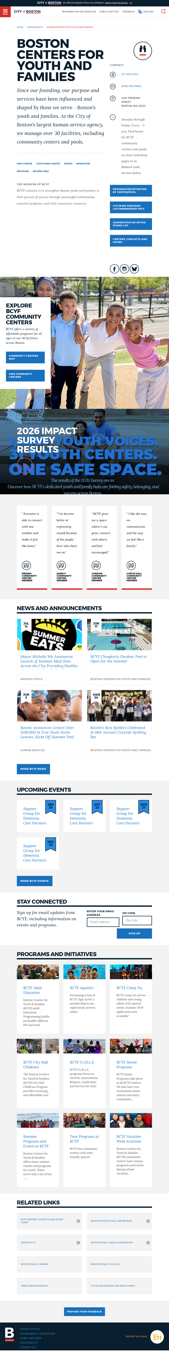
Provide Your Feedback (84, 1312)
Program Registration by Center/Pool (130, 190)
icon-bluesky (134, 268)
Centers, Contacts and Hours (130, 240)
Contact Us (27, 1347)
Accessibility (29, 1343)
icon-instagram (124, 268)
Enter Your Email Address (100, 913)
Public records (30, 1338)
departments (35, 27)
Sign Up (134, 933)
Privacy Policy (30, 1329)
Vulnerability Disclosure (37, 1334)
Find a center (24, 164)
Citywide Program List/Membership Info (128, 207)
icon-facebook (114, 268)
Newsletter (83, 164)
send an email (131, 86)
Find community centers (21, 375)
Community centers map (23, 357)
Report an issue (136, 1336)
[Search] (162, 11)
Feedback (128, 12)
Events (68, 164)
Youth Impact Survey (48, 164)
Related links (41, 171)
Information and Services (79, 12)
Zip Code (128, 913)
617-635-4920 (129, 74)
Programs (23, 171)
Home (20, 27)
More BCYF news (33, 769)
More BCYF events (34, 881)
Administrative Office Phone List (129, 224)
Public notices (109, 12)
